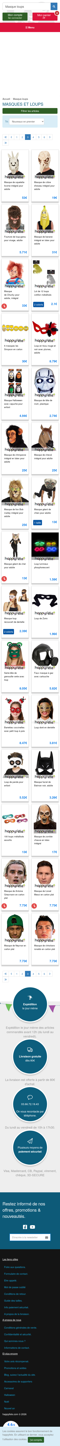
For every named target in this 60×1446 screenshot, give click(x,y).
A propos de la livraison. (17, 1314)
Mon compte (15, 16)
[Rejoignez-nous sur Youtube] (32, 1226)
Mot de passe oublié (15, 1287)
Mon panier (47, 16)
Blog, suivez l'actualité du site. (20, 1374)
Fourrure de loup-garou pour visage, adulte (15, 238)
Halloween (9, 1395)
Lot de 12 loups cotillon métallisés (43, 293)
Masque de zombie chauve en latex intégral (43, 840)
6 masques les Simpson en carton (13, 347)
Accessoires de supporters (18, 1381)
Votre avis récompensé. (16, 1361)
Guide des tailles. (13, 1300)
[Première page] (5, 137)
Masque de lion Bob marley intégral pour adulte (13, 513)
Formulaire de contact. (16, 1273)
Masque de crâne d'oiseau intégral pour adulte (44, 186)
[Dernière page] (5, 143)
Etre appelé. (10, 1280)
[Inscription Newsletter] (46, 1237)
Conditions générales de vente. (20, 1327)
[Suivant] (49, 137)
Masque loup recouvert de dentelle (14, 620)
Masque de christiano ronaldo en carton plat (44, 947)
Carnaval (9, 1388)
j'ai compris (36, 1439)
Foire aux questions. (15, 1267)
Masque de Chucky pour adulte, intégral (11, 295)
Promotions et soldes (15, 1368)
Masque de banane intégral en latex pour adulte (44, 240)
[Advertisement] (30, 64)
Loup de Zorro (41, 618)
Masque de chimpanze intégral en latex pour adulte (15, 458)
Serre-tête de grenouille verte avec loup (14, 676)
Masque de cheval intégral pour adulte (43, 456)
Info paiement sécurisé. (16, 1307)
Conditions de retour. (15, 1294)
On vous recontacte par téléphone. (30, 1113)
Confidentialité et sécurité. (18, 1334)
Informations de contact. (17, 1347)
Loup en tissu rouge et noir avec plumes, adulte (45, 349)
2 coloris (38, 304)
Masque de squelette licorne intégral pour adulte (14, 186)
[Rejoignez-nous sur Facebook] (25, 1226)
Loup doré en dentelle (44, 727)
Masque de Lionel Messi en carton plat (44, 892)
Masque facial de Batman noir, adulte (43, 783)
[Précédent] (11, 137)
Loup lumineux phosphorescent (42, 565)
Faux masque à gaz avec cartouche (43, 674)
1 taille (37, 522)
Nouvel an (9, 1408)
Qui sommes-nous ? (15, 1341)
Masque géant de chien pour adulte (42, 511)
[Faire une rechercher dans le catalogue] (54, 6)
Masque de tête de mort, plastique (43, 402)
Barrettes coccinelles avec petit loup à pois (14, 729)
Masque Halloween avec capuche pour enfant (13, 404)
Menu (31, 27)
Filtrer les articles (30, 111)
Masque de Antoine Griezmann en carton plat (14, 894)
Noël (6, 1401)
